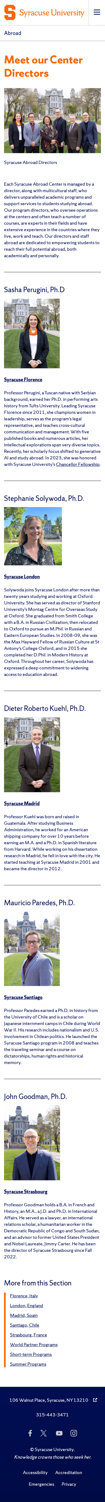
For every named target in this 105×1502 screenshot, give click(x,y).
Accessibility (35, 1472)
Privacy (69, 1484)
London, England (26, 1305)
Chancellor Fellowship (78, 464)
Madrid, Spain (24, 1315)
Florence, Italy (24, 1296)
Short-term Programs (31, 1354)
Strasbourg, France (28, 1335)
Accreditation (68, 1472)
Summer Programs (28, 1364)
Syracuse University (54, 1449)
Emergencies (41, 1484)
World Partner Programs (34, 1344)
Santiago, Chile (24, 1325)
